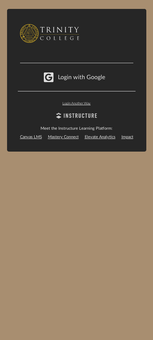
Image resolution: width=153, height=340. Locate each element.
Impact (127, 137)
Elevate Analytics (100, 137)
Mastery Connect (63, 137)
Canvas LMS (31, 137)
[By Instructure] (76, 116)
